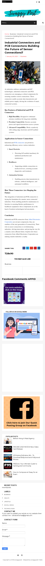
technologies (9, 508)
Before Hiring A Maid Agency (23, 438)
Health (6, 498)
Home (7, 34)
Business (13, 34)
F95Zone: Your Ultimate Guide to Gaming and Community (25, 465)
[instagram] (39, 2)
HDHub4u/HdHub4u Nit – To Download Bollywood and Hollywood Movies (26, 457)
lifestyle (7, 501)
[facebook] (36, 2)
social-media (9, 505)
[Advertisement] (22, 367)
